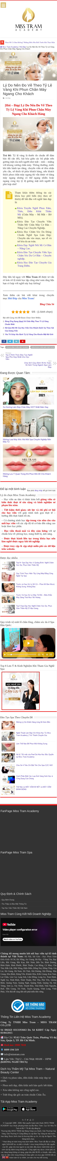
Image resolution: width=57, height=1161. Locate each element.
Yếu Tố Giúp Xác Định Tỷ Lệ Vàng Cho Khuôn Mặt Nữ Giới (29, 334)
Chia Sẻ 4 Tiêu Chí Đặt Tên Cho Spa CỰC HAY (34, 765)
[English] (3, 1157)
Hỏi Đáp (23, 47)
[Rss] (23, 1119)
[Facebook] (25, 1119)
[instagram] (33, 1119)
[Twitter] (28, 1119)
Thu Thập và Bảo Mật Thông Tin (14, 904)
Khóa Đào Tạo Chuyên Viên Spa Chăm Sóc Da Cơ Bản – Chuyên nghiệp (34, 255)
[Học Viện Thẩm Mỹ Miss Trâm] (28, 18)
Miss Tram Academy (10, 47)
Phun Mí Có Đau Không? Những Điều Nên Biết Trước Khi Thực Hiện (30, 42)
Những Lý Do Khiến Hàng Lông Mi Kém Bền (33, 722)
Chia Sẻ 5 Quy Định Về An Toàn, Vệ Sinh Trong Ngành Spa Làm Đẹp (37, 364)
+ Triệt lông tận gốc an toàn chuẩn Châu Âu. (23, 1094)
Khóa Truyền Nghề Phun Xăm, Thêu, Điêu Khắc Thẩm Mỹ (34, 211)
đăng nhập (38, 491)
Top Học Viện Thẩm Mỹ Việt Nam (14, 908)
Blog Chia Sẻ (47, 304)
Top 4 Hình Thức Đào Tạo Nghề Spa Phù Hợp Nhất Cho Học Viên (19, 356)
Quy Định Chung (8, 900)
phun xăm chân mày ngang (17, 347)
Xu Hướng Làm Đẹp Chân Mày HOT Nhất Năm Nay (25, 407)
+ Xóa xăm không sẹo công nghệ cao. (20, 1090)
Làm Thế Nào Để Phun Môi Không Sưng (31, 744)
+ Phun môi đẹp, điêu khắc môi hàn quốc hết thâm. (27, 1085)
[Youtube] (30, 1119)
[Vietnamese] (7, 1157)
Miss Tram (28, 298)
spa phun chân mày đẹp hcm (43, 347)
